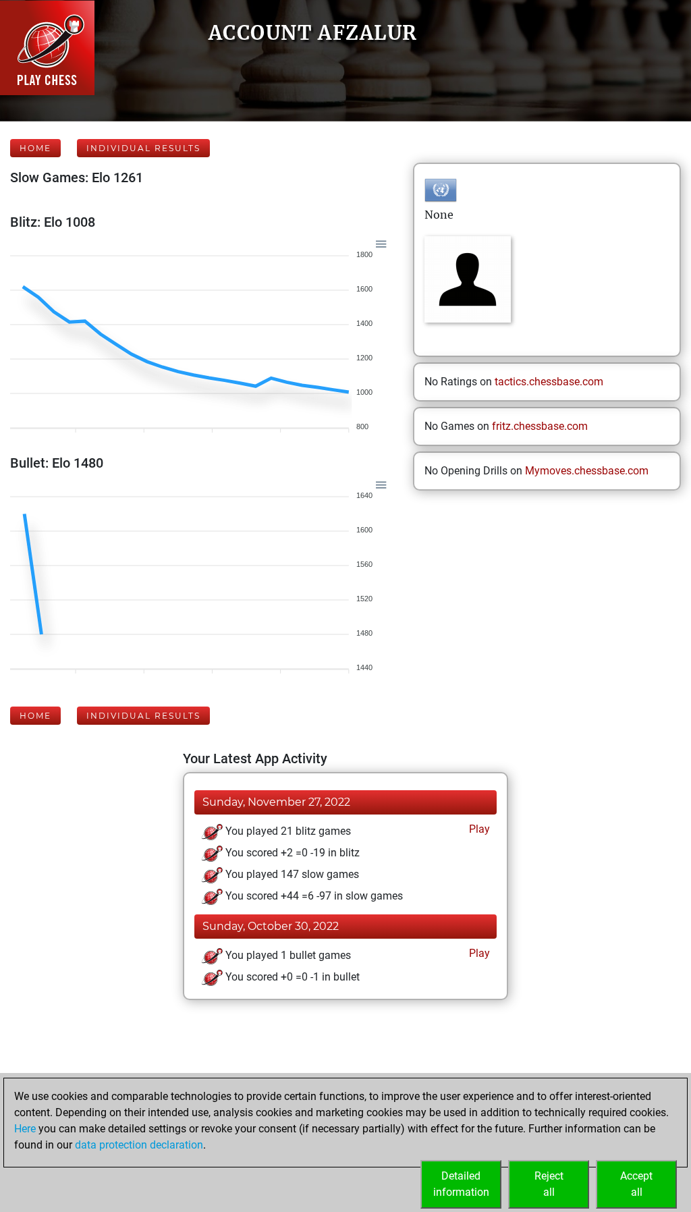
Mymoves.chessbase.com (586, 470)
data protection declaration (139, 1144)
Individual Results (143, 148)
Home (35, 148)
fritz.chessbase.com (540, 426)
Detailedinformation (461, 1184)
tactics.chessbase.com (549, 381)
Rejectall (548, 1184)
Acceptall (636, 1184)
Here (25, 1128)
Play (478, 829)
